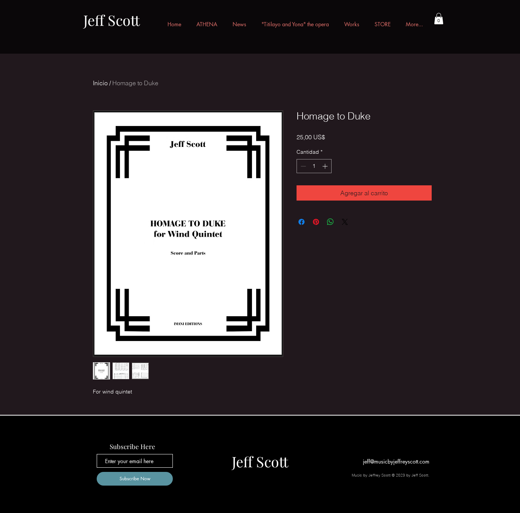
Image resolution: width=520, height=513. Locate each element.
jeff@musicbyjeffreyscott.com (396, 461)
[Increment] (325, 166)
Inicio (100, 83)
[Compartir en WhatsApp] (330, 221)
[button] (438, 18)
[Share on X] (344, 221)
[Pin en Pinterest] (316, 221)
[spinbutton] (314, 166)
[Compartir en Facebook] (301, 221)
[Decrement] (302, 166)
